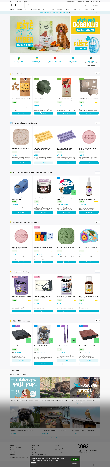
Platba (33, 449)
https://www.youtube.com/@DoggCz (62, 452)
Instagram (59, 452)
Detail (67, 262)
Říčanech (93, 65)
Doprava (34, 447)
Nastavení (34, 462)
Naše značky (12, 451)
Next (99, 73)
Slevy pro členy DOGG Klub (15, 447)
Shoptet (98, 465)
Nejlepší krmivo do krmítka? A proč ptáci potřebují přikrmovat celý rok (83, 431)
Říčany (76, 1)
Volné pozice (12, 454)
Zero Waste (88, 1)
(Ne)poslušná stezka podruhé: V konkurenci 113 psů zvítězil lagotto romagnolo (83, 401)
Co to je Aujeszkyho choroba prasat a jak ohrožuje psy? (54, 400)
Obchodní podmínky (36, 452)
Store (84, 1)
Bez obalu (80, 1)
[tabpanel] (21, 96)
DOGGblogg (12, 452)
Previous (97, 73)
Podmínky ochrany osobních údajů (39, 454)
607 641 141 (57, 449)
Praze (89, 65)
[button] (12, 34)
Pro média (12, 456)
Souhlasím (75, 459)
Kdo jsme (12, 449)
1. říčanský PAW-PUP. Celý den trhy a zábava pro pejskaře (24, 400)
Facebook (56, 452)
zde (58, 460)
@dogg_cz (65, 452)
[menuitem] (13, 9)
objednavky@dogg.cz (59, 448)
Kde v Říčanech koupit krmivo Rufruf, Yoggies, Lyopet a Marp (54, 431)
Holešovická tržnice (70, 1)
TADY (70, 12)
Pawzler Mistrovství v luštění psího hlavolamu (19, 457)
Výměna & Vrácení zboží (37, 451)
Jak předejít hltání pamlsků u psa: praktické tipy (22, 430)
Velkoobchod (98, 1)
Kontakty (92, 1)
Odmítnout (74, 463)
